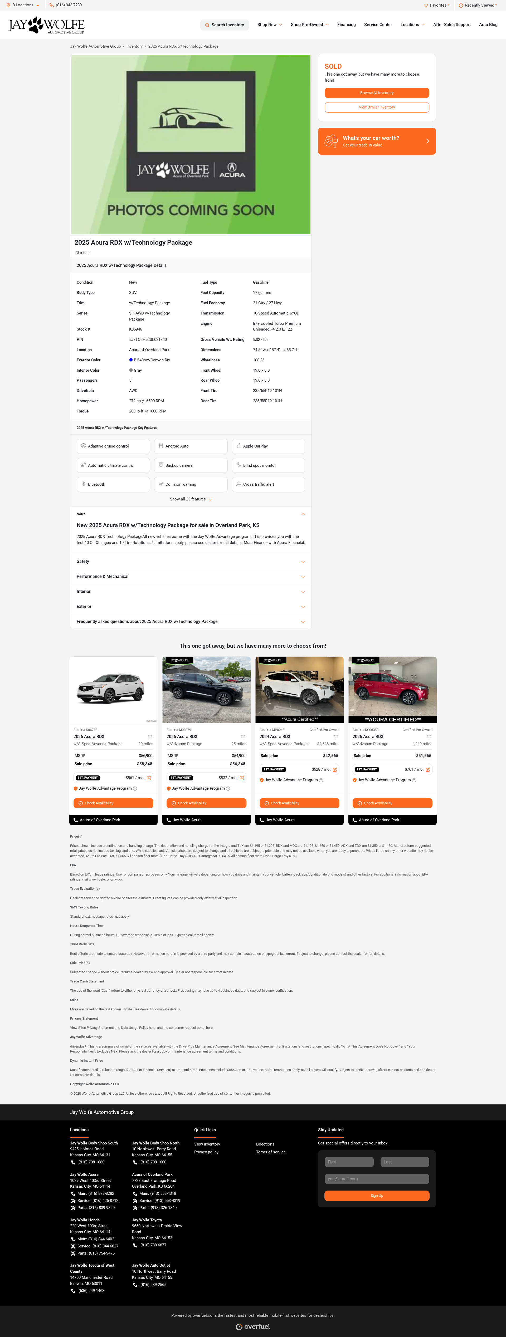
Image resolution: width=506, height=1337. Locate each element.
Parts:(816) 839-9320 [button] (96, 1207)
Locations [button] (410, 24)
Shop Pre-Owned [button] (307, 24)
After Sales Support (452, 24)
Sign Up (377, 1195)
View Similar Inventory (377, 107)
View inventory (207, 1144)
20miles (145, 743)
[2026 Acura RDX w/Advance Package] (206, 690)
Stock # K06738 (85, 730)
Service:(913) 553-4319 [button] (159, 1200)
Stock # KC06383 (365, 730)
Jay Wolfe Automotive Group (95, 46)
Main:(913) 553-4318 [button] (157, 1193)
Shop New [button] (267, 24)
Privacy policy (206, 1152)
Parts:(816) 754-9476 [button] (96, 1253)
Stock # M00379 (179, 730)
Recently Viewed (479, 5)
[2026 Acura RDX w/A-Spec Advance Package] (113, 690)
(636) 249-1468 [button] (91, 1290)
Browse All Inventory (377, 93)
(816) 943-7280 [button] (69, 5)
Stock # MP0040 (272, 730)
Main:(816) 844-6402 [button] (95, 1239)
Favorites (438, 5)
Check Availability (99, 803)
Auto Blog (488, 24)
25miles (238, 743)
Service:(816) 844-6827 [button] (97, 1246)
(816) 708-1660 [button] (91, 1162)
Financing (346, 24)
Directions (265, 1144)
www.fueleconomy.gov (105, 879)
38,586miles (328, 743)
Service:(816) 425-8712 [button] (97, 1200)
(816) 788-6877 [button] (153, 1245)
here (152, 1028)
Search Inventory (228, 24)
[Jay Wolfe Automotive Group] (46, 25)
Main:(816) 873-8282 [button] (95, 1193)
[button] (24, 5)
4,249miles (422, 743)
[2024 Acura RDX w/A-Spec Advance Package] (299, 690)
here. (209, 1028)
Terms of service (271, 1152)
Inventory (134, 46)
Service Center (378, 24)
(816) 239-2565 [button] (153, 1284)
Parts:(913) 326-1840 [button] (158, 1207)
